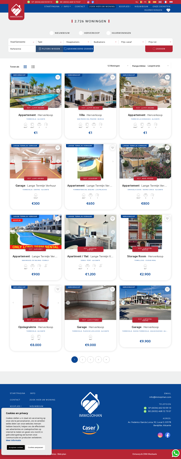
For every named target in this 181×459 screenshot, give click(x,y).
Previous (12, 91)
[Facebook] (93, 2)
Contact (80, 6)
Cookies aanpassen (35, 447)
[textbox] (22, 42)
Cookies (52, 454)
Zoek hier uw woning (102, 6)
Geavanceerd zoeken (80, 49)
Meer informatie (13, 440)
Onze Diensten (161, 6)
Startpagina (51, 6)
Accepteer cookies (16, 447)
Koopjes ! (124, 6)
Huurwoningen (153, 10)
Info (66, 6)
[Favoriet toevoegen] (57, 77)
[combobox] (22, 41)
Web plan (61, 454)
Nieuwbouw (141, 6)
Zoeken (160, 49)
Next (58, 91)
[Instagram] (88, 2)
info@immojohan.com (160, 397)
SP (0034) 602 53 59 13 (42, 2)
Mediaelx (152, 454)
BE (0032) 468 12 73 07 (70, 2)
